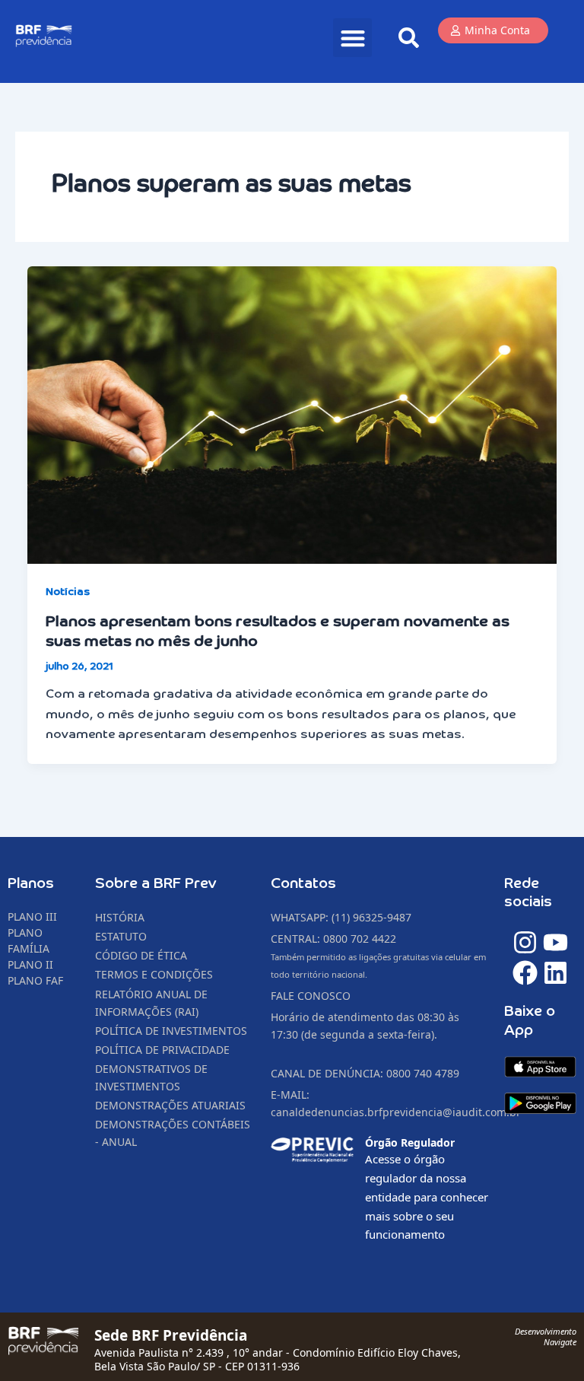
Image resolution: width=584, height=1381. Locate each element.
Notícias (68, 592)
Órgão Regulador (410, 1142)
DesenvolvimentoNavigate (545, 1336)
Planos (31, 884)
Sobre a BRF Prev (156, 884)
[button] (352, 37)
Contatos (303, 884)
